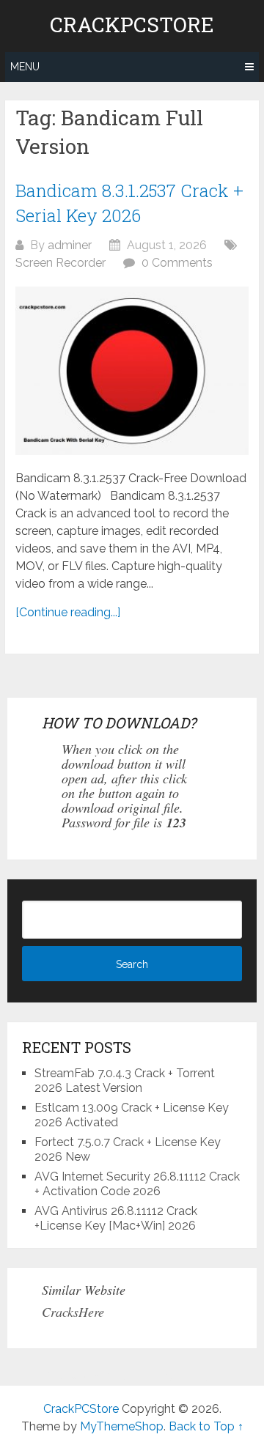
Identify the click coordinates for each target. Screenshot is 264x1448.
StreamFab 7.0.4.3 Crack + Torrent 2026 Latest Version (124, 1080)
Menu (25, 67)
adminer (70, 245)
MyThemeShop (122, 1426)
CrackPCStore (132, 25)
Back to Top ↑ (206, 1426)
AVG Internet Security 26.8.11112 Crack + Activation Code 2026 (137, 1184)
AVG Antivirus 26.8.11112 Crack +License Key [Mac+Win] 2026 (115, 1218)
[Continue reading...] (67, 612)
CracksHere (73, 1311)
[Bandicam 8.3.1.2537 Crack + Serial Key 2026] (132, 371)
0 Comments (177, 263)
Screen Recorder (60, 263)
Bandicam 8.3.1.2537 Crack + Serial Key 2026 (129, 203)
